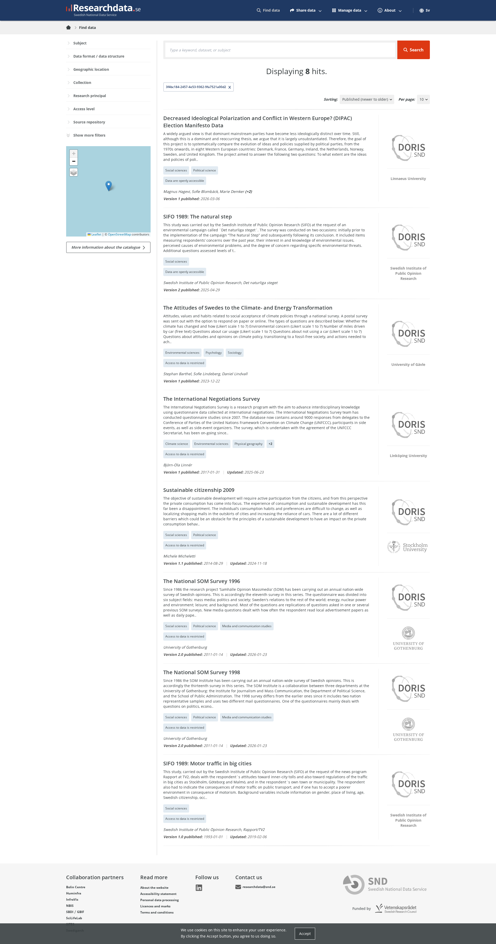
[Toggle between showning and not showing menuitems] (320, 10)
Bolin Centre (75, 887)
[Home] (71, 27)
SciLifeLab (74, 918)
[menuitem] (268, 10)
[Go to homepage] (103, 10)
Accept (305, 933)
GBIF (80, 912)
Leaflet (96, 234)
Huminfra (73, 893)
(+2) (248, 191)
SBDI (69, 912)
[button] (108, 186)
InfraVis (72, 899)
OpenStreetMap (119, 234)
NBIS (70, 905)
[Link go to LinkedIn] (199, 887)
